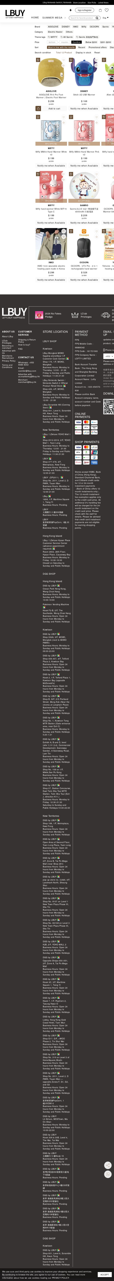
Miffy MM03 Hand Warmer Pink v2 (84, 153)
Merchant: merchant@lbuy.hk (27, 380)
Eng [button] (105, 18)
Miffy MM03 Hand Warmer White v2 (51, 153)
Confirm (76, 42)
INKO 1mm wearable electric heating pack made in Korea (51, 267)
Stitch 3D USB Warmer (84, 94)
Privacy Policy (9, 360)
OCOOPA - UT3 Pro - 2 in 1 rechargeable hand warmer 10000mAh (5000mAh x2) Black (84, 268)
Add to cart (54, 108)
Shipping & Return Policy (27, 340)
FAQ (20, 348)
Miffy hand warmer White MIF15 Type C (51, 210)
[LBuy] (15, 14)
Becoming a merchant (7, 346)
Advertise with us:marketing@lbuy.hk (28, 375)
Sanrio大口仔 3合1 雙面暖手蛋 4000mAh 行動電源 (84, 210)
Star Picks (92, 2)
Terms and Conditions (7, 366)
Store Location (79, 2)
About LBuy (7, 336)
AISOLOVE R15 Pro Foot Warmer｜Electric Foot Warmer (51, 96)
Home (35, 17)
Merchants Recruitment (8, 356)
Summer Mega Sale (56, 18)
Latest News (103, 2)
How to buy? (24, 344)
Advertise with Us (9, 351)
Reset (97, 52)
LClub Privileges (7, 341)
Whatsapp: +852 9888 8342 (26, 363)
